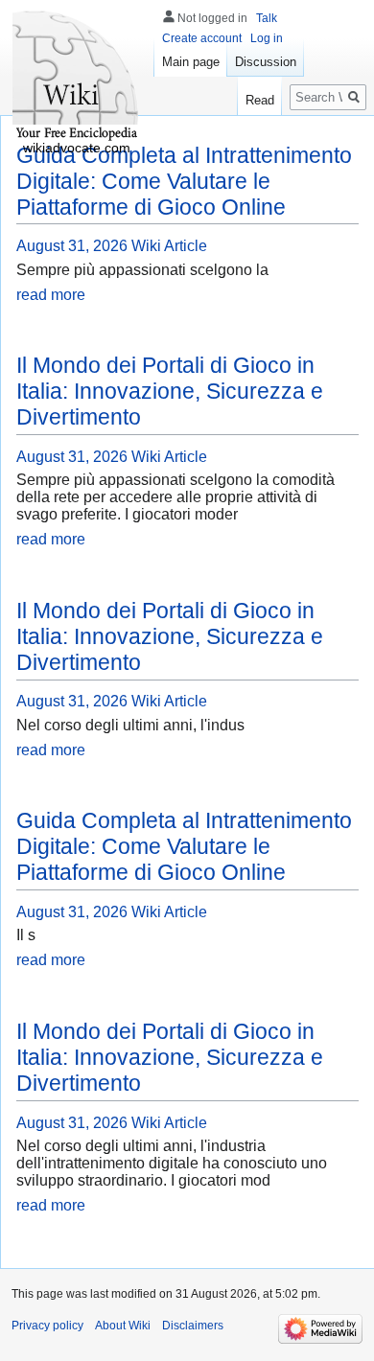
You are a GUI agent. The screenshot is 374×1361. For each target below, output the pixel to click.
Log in (266, 38)
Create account (202, 38)
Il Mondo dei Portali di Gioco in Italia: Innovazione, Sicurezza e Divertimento (169, 391)
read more (50, 295)
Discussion (265, 62)
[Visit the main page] (76, 76)
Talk (266, 18)
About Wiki (123, 1325)
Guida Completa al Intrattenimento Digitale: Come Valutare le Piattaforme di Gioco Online (184, 181)
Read (259, 100)
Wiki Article (169, 246)
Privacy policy (47, 1325)
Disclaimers (192, 1325)
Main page (191, 62)
